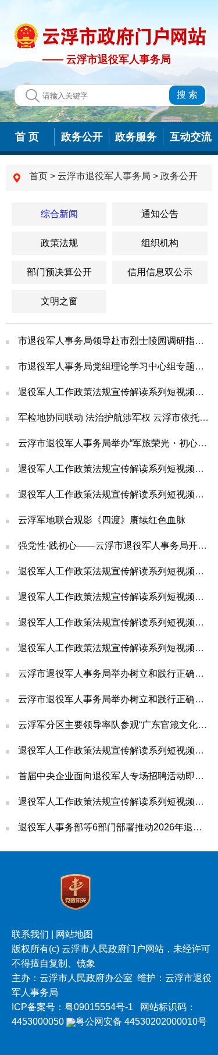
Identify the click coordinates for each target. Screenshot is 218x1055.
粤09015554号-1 (100, 1007)
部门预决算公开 (59, 272)
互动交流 (191, 137)
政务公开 (82, 137)
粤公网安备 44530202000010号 (141, 1021)
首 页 (27, 137)
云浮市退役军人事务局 (104, 176)
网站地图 (74, 934)
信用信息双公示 (159, 272)
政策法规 (59, 243)
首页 (38, 176)
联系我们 (30, 934)
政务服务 (136, 137)
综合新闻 (59, 214)
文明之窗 (59, 301)
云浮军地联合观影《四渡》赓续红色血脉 (101, 520)
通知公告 (159, 214)
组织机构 (159, 243)
